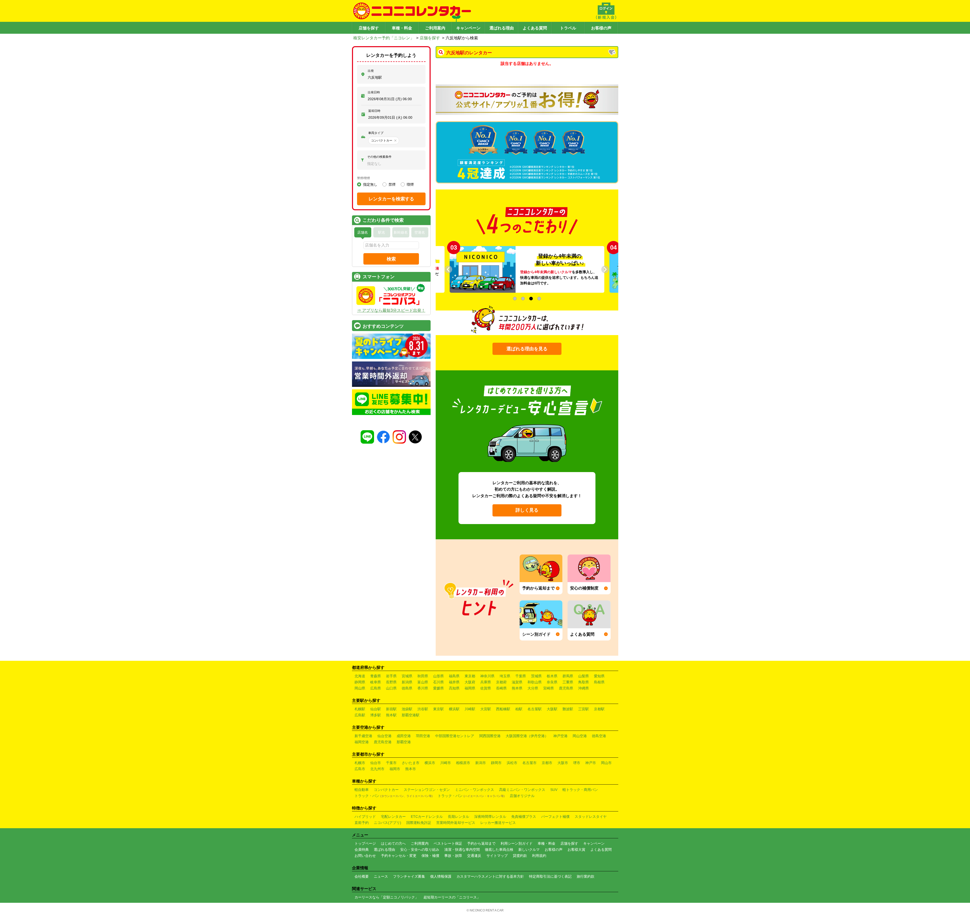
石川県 (438, 682)
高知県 (454, 688)
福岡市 (395, 769)
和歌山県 (534, 682)
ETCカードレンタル (427, 817)
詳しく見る (527, 510)
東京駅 (438, 709)
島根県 (599, 682)
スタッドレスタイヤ (591, 817)
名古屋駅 (534, 709)
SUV (553, 790)
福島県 (454, 676)
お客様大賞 (576, 849)
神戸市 (590, 763)
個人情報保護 (440, 876)
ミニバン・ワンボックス (474, 790)
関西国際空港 (490, 736)
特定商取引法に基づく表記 (550, 876)
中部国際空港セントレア (454, 736)
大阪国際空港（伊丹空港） (527, 736)
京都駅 (599, 709)
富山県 (422, 682)
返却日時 (374, 111)
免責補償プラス (523, 817)
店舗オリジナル (522, 796)
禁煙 (392, 184)
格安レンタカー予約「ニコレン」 (383, 38)
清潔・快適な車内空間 (462, 849)
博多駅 (375, 715)
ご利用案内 (435, 28)
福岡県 (470, 688)
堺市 (576, 763)
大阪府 (470, 682)
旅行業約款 (585, 876)
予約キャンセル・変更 (398, 856)
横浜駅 (454, 709)
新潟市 (480, 763)
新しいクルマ (529, 849)
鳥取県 (583, 682)
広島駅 (360, 715)
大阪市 (562, 763)
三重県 (567, 682)
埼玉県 (505, 676)
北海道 (360, 676)
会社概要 (362, 876)
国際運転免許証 (418, 823)
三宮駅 (583, 709)
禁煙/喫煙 (363, 178)
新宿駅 (391, 709)
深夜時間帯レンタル (490, 817)
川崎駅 (470, 709)
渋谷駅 (422, 709)
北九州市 (377, 769)
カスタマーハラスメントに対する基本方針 (490, 876)
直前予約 (362, 823)
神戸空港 (560, 736)
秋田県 (422, 676)
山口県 (391, 688)
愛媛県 (438, 688)
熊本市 (410, 769)
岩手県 (391, 676)
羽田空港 (423, 736)
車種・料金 (402, 28)
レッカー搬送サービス (498, 823)
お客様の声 (601, 28)
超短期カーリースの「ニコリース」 (452, 897)
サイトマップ (497, 856)
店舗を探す (369, 28)
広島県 (375, 688)
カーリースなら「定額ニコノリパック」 (386, 897)
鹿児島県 (566, 688)
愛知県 (599, 676)
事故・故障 (453, 856)
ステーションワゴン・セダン (427, 790)
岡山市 (606, 763)
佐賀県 (485, 688)
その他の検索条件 (379, 157)
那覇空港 (404, 742)
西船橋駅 (503, 709)
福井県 (454, 682)
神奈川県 (487, 676)
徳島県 (407, 688)
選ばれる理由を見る (527, 348)
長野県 (391, 682)
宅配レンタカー (393, 817)
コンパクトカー (386, 790)
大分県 (532, 688)
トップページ (365, 843)
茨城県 (536, 676)
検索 (391, 259)
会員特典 (362, 849)
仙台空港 (384, 736)
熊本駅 (391, 715)
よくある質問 (535, 28)
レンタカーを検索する (391, 198)
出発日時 (374, 92)
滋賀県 (517, 682)
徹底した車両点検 (499, 849)
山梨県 (583, 676)
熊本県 (517, 688)
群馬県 (567, 676)
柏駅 (518, 709)
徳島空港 (599, 736)
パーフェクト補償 (555, 817)
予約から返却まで (481, 843)
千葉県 (520, 676)
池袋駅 (407, 709)
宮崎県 (548, 688)
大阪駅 (552, 709)
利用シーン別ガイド (517, 843)
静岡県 (360, 682)
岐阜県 (375, 682)
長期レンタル (458, 817)
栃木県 (552, 676)
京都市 (547, 763)
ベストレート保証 (448, 843)
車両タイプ (375, 133)
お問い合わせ (365, 856)
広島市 (360, 769)
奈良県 (552, 682)
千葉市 (391, 763)
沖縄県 (583, 688)
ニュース (381, 876)
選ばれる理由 (501, 28)
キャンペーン (468, 28)
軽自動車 (362, 790)
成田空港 (404, 736)
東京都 (470, 676)
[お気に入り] (612, 52)
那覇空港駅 (410, 715)
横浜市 (430, 763)
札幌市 (360, 763)
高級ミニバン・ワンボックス (522, 790)
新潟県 (407, 682)
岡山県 (360, 688)
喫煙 (410, 184)
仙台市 (375, 763)
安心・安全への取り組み (419, 849)
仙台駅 (375, 709)
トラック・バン (394, 796)
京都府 (501, 682)
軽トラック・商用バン (580, 790)
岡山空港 (580, 736)
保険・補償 (430, 856)
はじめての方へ (393, 843)
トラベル (568, 28)
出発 (371, 71)
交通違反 (474, 856)
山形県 (438, 676)
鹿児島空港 (383, 742)
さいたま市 (410, 763)
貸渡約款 (520, 856)
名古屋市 (529, 763)
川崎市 (445, 763)
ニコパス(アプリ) (387, 823)
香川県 (422, 688)
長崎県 (501, 688)
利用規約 (539, 856)
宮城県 (407, 676)
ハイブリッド (365, 817)
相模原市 (463, 763)
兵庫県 (485, 682)
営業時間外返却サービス (455, 823)
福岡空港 (362, 742)
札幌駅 (360, 709)
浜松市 (512, 763)
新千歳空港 (363, 736)
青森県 (375, 676)
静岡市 (496, 763)
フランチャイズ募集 (409, 876)
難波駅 (567, 709)
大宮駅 (485, 709)
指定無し (370, 184)
